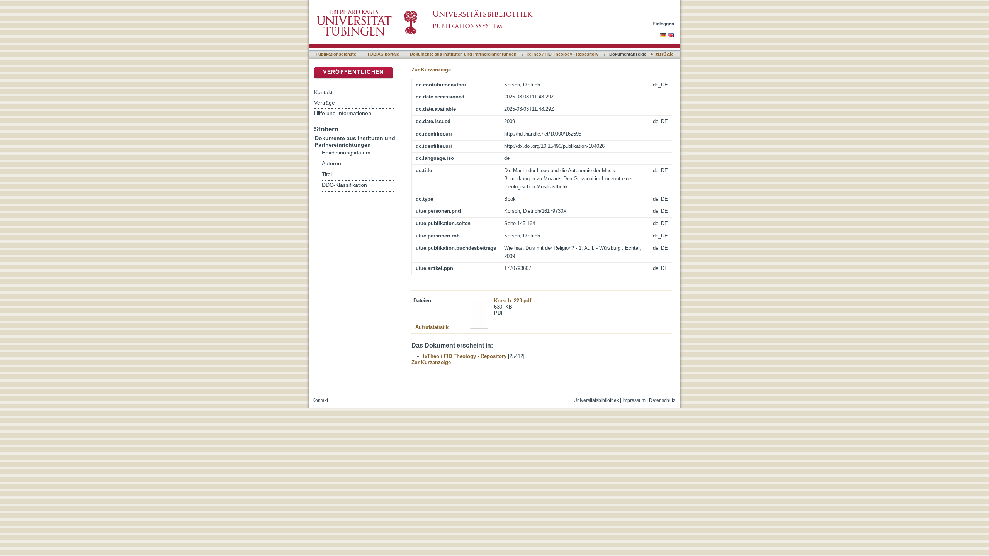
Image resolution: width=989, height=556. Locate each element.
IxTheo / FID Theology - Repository (562, 54)
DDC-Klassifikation (344, 185)
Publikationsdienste (336, 54)
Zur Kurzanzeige (431, 70)
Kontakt (323, 92)
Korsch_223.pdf (512, 300)
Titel (327, 174)
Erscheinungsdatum (346, 153)
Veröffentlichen (353, 72)
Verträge (324, 103)
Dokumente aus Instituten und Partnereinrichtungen (463, 54)
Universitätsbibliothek (596, 400)
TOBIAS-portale (383, 54)
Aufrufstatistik (432, 327)
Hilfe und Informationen (342, 113)
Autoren (331, 163)
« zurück (662, 54)
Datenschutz (662, 400)
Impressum (634, 400)
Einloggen (663, 23)
